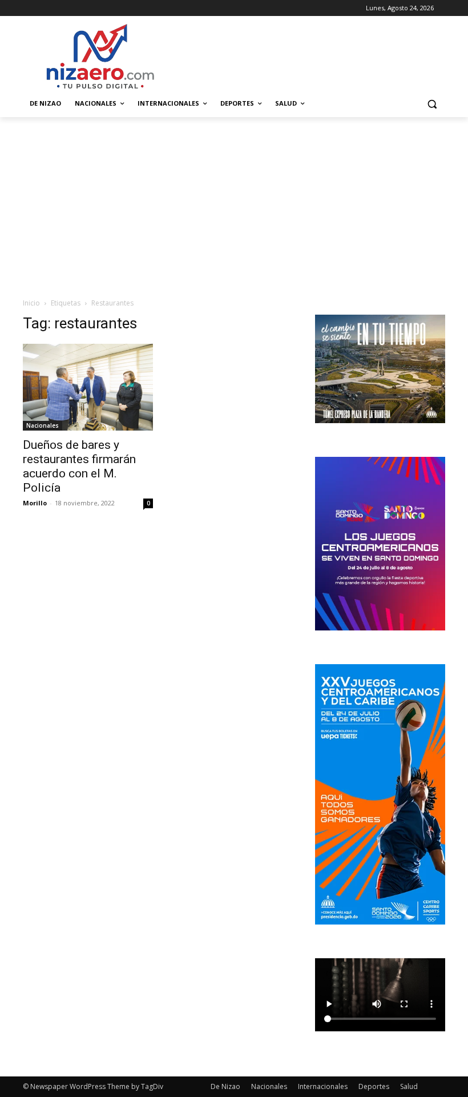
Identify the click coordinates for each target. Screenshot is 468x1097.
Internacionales (323, 1086)
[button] (431, 103)
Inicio (31, 303)
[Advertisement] (234, 203)
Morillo (35, 503)
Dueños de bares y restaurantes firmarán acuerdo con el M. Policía (79, 466)
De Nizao (225, 1086)
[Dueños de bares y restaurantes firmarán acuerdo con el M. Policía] (88, 387)
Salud (409, 1086)
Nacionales (42, 425)
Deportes (373, 1086)
